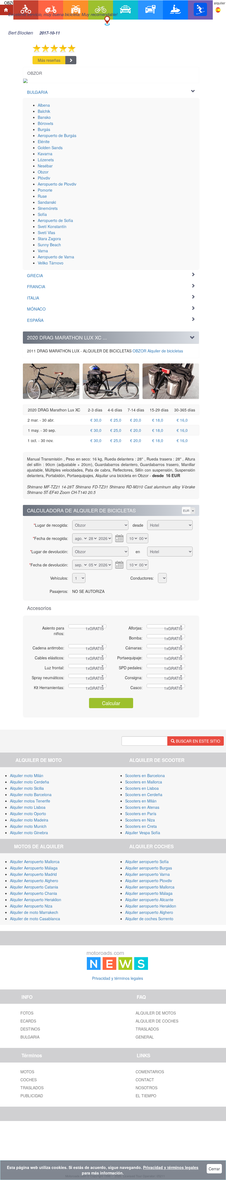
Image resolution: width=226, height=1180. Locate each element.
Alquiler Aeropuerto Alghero (34, 880)
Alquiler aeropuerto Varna (147, 874)
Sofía (42, 214)
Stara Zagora (49, 238)
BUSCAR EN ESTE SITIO (197, 741)
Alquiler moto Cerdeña (29, 782)
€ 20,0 (135, 420)
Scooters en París (140, 813)
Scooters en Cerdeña (143, 794)
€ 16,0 (182, 420)
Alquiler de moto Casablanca (35, 918)
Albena (44, 105)
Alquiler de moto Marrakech (34, 912)
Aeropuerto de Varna (56, 256)
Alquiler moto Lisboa (27, 807)
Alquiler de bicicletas (158, 351)
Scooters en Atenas (142, 807)
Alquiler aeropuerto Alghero (149, 912)
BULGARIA (29, 1037)
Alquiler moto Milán (26, 775)
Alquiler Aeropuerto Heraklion (35, 899)
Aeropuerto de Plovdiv (57, 184)
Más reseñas (49, 60)
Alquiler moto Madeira (29, 820)
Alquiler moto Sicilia (27, 788)
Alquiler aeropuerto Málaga (149, 893)
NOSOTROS (146, 1087)
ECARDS (28, 1021)
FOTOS (26, 1013)
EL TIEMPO (146, 1095)
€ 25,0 (115, 420)
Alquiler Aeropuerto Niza (31, 906)
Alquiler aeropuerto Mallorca (149, 887)
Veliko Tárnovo (50, 263)
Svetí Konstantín (52, 226)
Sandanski (47, 202)
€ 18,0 (157, 420)
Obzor (43, 172)
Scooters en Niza (140, 820)
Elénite (44, 141)
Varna (43, 250)
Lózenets (46, 159)
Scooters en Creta (141, 826)
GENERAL (145, 1037)
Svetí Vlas (46, 232)
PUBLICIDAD (31, 1095)
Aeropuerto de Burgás (57, 135)
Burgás (44, 129)
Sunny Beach (49, 244)
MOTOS (27, 1071)
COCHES (28, 1079)
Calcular (111, 703)
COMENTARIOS (150, 1071)
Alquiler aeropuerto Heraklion (150, 906)
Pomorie (45, 190)
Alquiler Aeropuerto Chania (33, 893)
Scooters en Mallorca (143, 782)
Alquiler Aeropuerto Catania (34, 887)
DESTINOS (30, 1029)
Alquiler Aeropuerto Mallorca (35, 861)
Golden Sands (50, 147)
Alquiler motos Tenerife (30, 801)
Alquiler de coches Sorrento (149, 918)
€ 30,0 (95, 420)
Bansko (44, 117)
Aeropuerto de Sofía (55, 220)
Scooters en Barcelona (145, 775)
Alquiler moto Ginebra (29, 832)
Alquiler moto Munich (28, 826)
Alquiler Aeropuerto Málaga (34, 868)
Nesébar (45, 165)
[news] (117, 959)
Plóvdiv (44, 178)
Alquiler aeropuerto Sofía (147, 861)
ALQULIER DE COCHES (157, 1021)
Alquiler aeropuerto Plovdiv (148, 880)
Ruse (42, 196)
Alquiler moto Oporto (28, 813)
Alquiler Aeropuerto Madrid (33, 874)
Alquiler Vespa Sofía (142, 832)
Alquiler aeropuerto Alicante (149, 899)
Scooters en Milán (141, 801)
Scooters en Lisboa (142, 788)
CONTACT (145, 1079)
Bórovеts (45, 123)
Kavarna (45, 153)
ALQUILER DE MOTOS (156, 1013)
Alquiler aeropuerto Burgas (148, 868)
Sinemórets (48, 208)
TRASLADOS (147, 1029)
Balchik (44, 111)
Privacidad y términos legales (117, 978)
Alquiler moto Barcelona (31, 794)
